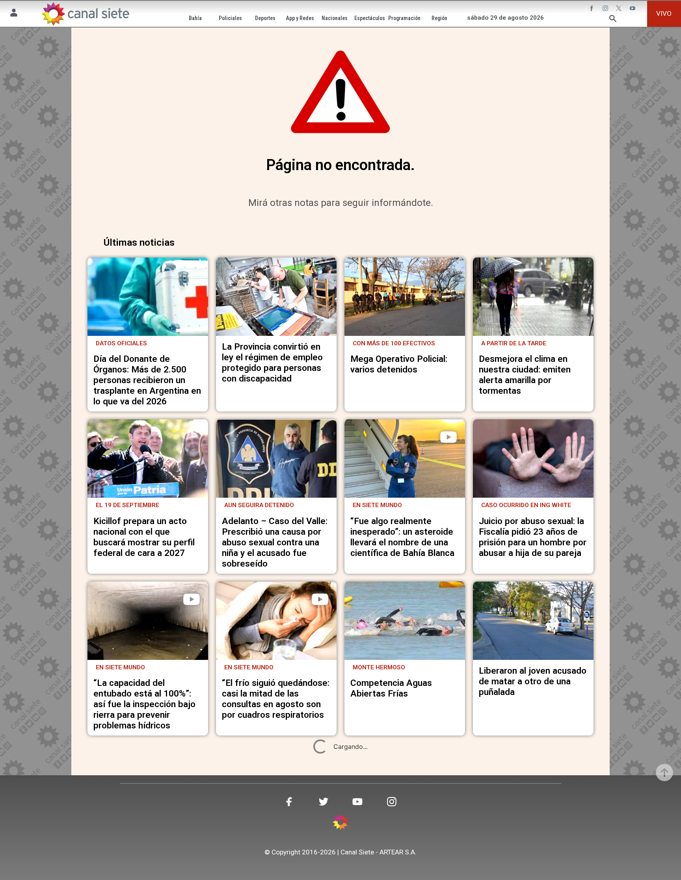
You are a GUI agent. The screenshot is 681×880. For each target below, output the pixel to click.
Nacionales (335, 18)
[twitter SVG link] (619, 9)
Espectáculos (369, 18)
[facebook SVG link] (592, 9)
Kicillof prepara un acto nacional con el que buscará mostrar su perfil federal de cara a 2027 (144, 537)
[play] (448, 437)
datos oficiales (121, 343)
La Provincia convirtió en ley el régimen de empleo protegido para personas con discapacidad (272, 362)
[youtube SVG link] (633, 9)
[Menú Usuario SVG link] (14, 14)
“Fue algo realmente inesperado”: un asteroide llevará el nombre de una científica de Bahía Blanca (402, 537)
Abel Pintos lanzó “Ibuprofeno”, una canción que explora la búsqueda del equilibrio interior (145, 848)
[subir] (664, 772)
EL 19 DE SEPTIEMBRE (127, 505)
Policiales (230, 18)
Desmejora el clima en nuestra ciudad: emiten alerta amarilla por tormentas (525, 375)
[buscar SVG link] (613, 20)
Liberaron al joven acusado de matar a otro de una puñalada (532, 681)
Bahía (195, 18)
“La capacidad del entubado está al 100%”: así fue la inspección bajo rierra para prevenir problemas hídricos (144, 704)
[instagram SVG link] (606, 9)
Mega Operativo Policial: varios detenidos (398, 364)
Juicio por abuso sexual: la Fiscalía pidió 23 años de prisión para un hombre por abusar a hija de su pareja (532, 537)
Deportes (265, 18)
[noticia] (147, 297)
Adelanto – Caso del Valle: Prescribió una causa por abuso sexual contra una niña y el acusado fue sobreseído (274, 542)
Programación (404, 18)
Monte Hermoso (379, 667)
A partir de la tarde (513, 343)
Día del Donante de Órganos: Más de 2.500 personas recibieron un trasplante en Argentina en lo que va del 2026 (147, 380)
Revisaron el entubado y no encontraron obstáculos (404, 849)
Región (439, 18)
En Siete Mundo (377, 505)
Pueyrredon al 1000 (256, 829)
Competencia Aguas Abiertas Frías (391, 688)
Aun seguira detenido (259, 505)
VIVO (664, 13)
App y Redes (300, 18)
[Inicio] (85, 14)
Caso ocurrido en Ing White (526, 505)
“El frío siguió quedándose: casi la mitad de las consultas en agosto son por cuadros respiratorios (275, 699)
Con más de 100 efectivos (394, 343)
